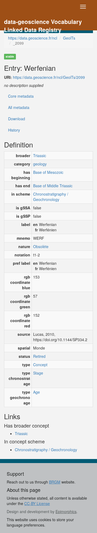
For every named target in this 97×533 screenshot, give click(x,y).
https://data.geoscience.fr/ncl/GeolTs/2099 (49, 77)
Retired (39, 356)
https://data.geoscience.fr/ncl (32, 38)
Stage (38, 373)
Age (36, 392)
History (14, 130)
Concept (40, 364)
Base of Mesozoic (48, 172)
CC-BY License (37, 503)
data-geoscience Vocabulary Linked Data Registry (43, 22)
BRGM (54, 482)
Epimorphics (66, 511)
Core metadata (21, 96)
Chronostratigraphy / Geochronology (50, 196)
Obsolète (40, 246)
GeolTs (69, 38)
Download (16, 118)
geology (40, 164)
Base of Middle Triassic (52, 185)
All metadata (18, 107)
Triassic (39, 155)
